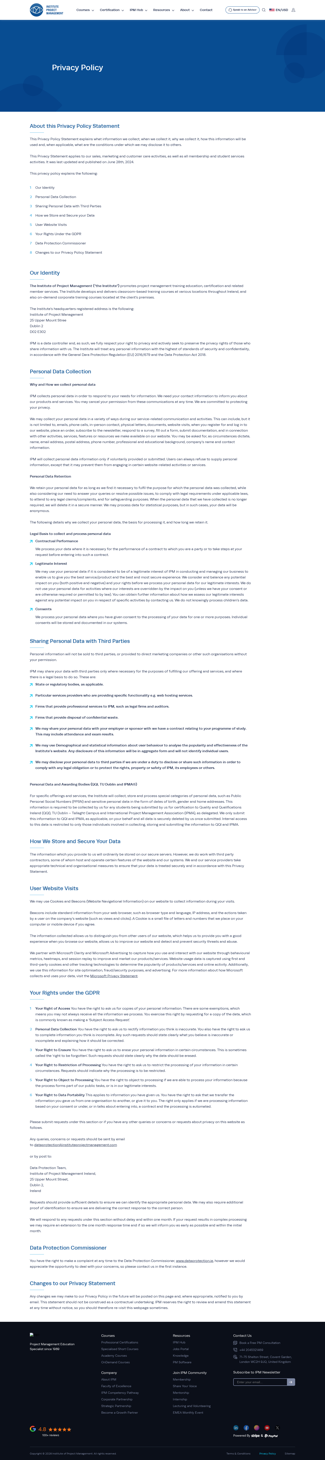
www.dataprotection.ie (194, 1261)
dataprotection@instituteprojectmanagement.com (75, 1145)
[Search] (264, 10)
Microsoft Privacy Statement (114, 976)
